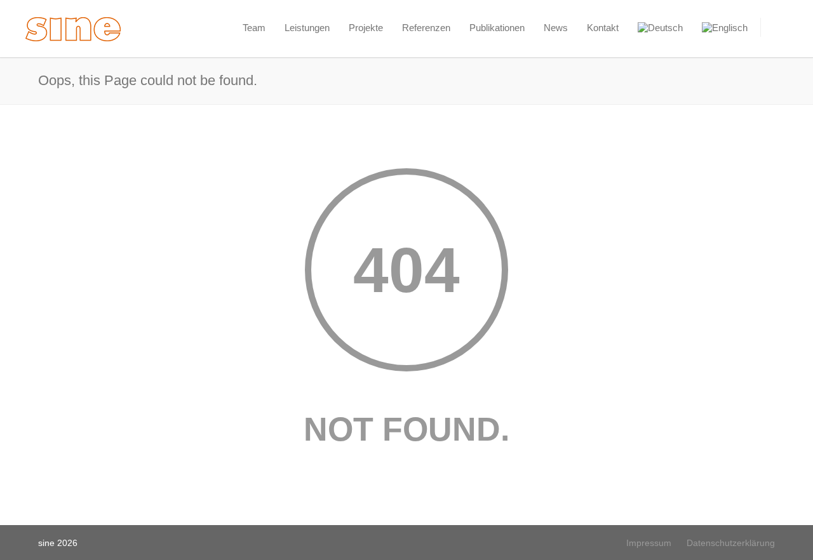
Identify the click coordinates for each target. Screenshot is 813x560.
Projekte (366, 27)
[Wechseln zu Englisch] (724, 27)
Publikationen (497, 27)
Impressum (648, 543)
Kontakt (603, 27)
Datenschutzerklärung (731, 543)
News (556, 27)
